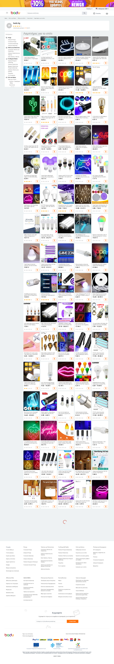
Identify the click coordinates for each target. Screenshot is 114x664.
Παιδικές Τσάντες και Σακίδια (13, 70)
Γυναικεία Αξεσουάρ (13, 43)
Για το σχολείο (11, 75)
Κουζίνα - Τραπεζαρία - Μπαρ (14, 82)
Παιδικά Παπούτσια (13, 64)
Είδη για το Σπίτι (22, 18)
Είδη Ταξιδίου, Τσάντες (13, 56)
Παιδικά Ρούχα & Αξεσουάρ (12, 61)
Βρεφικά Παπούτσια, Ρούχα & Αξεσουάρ (13, 67)
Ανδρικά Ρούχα (12, 39)
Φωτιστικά (29, 18)
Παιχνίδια (10, 73)
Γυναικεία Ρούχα (12, 41)
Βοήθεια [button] (89, 8)
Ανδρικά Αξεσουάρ (12, 45)
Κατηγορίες (9, 34)
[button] (7, 13)
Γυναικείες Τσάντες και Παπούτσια (13, 50)
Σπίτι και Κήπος (12, 18)
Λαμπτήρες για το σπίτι (39, 18)
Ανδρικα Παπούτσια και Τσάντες (14, 54)
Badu (6, 18)
